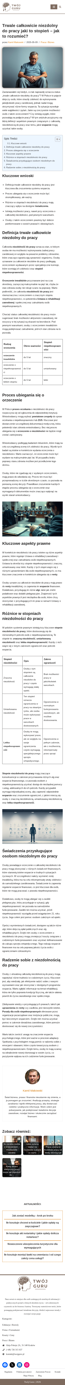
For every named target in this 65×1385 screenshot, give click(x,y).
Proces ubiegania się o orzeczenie (22, 150)
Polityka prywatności (24, 1372)
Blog (40, 1376)
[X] (12, 1365)
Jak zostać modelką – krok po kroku (32, 1215)
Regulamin (8, 1372)
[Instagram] (26, 1365)
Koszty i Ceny (8, 1335)
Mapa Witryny (28, 1376)
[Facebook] (5, 1365)
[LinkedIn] (19, 1365)
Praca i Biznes (47, 42)
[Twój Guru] (11, 6)
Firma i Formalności (11, 1330)
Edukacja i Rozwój (10, 1325)
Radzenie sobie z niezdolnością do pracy (25, 167)
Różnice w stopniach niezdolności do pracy (26, 157)
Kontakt (57, 1372)
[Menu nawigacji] (53, 6)
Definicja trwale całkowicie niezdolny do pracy (28, 147)
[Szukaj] (60, 7)
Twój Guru (29, 1382)
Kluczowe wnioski (19, 143)
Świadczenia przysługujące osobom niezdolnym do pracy (30, 162)
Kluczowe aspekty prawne (18, 154)
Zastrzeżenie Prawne (43, 1372)
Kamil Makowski (15, 42)
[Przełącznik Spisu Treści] (56, 139)
